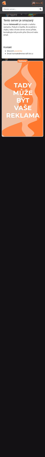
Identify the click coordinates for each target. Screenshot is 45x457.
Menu (38, 3)
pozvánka (18, 51)
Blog (5, 13)
